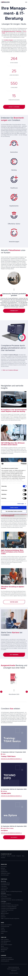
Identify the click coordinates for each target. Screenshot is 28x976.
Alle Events (14, 837)
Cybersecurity (14, 310)
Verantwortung (4, 948)
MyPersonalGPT (5, 913)
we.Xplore (4, 830)
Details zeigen (21, 503)
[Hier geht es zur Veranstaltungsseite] (14, 750)
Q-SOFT (3, 915)
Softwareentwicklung (6, 898)
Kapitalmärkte (4, 871)
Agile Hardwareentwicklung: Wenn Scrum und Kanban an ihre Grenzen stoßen (12, 552)
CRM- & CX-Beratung (14, 315)
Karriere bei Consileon (6, 957)
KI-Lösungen (4, 896)
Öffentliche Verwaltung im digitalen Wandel (12, 587)
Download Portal (5, 926)
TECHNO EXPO (6, 793)
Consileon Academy (6, 903)
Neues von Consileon (6, 924)
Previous (1, 295)
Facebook (3, 856)
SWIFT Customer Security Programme (10, 918)
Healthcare (3, 870)
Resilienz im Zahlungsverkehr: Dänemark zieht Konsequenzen (14, 515)
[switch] (25, 490)
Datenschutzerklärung (13, 967)
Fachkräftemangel (5, 884)
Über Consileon (5, 939)
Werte (2, 946)
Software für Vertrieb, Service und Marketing (12, 900)
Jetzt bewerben (14, 654)
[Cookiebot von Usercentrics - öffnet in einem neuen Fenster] (21, 464)
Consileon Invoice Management (8, 908)
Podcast (3, 930)
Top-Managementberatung (8, 31)
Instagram (18, 856)
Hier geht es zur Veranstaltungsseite (11, 758)
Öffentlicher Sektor (5, 873)
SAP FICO (3, 916)
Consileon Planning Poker (7, 910)
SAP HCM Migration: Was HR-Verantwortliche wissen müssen (13, 444)
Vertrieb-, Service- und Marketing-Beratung (11, 891)
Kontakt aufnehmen (14, 106)
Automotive (4, 866)
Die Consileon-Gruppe (6, 944)
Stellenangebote (5, 961)
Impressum (14, 970)
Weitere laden (14, 602)
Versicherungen (5, 875)
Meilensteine (4, 949)
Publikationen (4, 931)
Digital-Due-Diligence (6, 894)
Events (2, 928)
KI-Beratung (4, 889)
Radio (2, 933)
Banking (3, 868)
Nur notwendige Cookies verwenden (14, 511)
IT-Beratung (18, 31)
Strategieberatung (5, 883)
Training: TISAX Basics (8, 756)
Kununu (8, 856)
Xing (23, 856)
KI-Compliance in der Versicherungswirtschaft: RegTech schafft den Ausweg (14, 410)
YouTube (3, 857)
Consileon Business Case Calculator (10, 905)
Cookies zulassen (14, 507)
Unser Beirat (4, 943)
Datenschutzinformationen (13, 969)
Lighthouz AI (4, 911)
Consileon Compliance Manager (9, 906)
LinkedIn (13, 856)
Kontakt (2, 951)
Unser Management (5, 941)
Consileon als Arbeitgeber (7, 959)
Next (27, 295)
